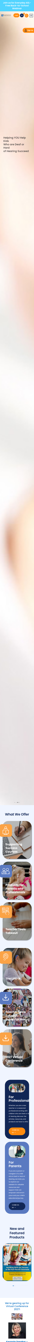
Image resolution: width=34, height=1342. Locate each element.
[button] (13, 1285)
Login (16, 15)
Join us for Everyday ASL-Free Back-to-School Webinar (17, 5)
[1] (22, 15)
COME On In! (15, 1131)
